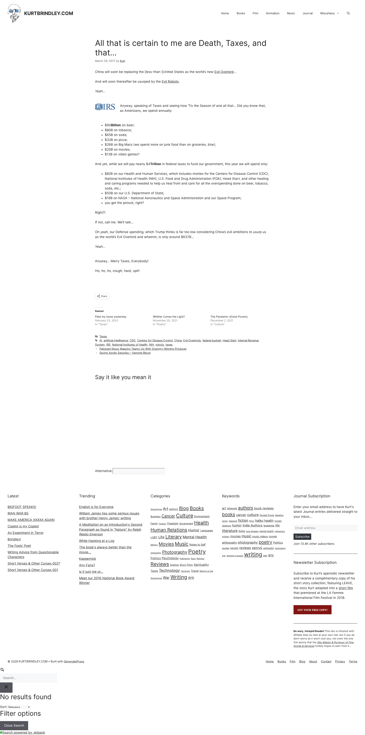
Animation (272, 13)
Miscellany (327, 13)
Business (156, 516)
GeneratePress (74, 661)
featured (233, 521)
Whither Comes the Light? (169, 316)
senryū (257, 548)
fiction (243, 520)
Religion (200, 558)
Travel (194, 570)
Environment (201, 516)
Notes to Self (197, 544)
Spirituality (201, 564)
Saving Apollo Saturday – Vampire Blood (125, 352)
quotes (225, 548)
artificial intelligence (116, 340)
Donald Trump (267, 515)
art (224, 508)
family (225, 521)
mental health (266, 531)
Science (174, 564)
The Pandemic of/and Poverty (229, 316)
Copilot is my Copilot (23, 526)
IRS (108, 344)
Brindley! (14, 539)
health (269, 520)
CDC (133, 340)
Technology (169, 570)
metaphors (280, 531)
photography (248, 542)
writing (253, 554)
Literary (173, 536)
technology (280, 548)
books (228, 514)
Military (154, 545)
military (225, 536)
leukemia (268, 525)
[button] (348, 13)
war (224, 555)
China (178, 340)
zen (265, 555)
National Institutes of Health (130, 344)
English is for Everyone (96, 507)
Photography (174, 552)
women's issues (235, 555)
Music (291, 13)
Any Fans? (87, 565)
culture (253, 515)
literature (230, 530)
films (251, 521)
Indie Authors (253, 525)
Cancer (168, 516)
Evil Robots (170, 81)
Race (193, 558)
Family (154, 523)
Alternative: (104, 471)
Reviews (160, 564)
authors (173, 509)
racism (234, 548)
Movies (166, 544)
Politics (156, 558)
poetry (265, 542)
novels (273, 536)
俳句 (191, 578)
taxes (169, 344)
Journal (308, 13)
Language (206, 530)
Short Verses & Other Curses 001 (33, 570)
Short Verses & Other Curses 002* (34, 563)
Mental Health (195, 537)
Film (255, 13)
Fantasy (162, 523)
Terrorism (185, 571)
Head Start (229, 340)
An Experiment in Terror (26, 533)
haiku (259, 520)
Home (225, 13)
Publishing (185, 558)
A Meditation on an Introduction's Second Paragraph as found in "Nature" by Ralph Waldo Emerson (110, 529)
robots (160, 344)
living (242, 531)
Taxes (103, 336)
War (166, 577)
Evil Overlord (224, 72)
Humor (193, 530)
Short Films (186, 564)
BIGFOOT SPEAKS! (22, 507)
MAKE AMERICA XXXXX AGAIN (31, 520)
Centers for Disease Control (155, 340)
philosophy (156, 553)
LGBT (154, 537)
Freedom (172, 523)
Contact (326, 661)
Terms (353, 661)
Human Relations (169, 530)
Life (161, 537)
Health (201, 523)
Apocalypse (156, 509)
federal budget (211, 340)
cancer (241, 515)
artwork (232, 508)
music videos (260, 536)
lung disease (252, 531)
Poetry (197, 551)
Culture (184, 515)
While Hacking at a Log (96, 541)
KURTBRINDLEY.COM (48, 13)
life (277, 525)
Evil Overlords (192, 340)
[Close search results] (6, 687)
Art (165, 508)
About (313, 661)
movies (235, 536)
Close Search (14, 725)
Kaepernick (87, 559)
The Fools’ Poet (19, 546)
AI (100, 340)
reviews (245, 548)
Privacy (340, 661)
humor (237, 525)
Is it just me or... (91, 572)
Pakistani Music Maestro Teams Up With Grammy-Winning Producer (142, 348)
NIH (151, 344)
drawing (279, 515)
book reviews (264, 508)
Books (241, 13)
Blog (184, 508)
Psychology (170, 558)
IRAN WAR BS (18, 513)
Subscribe (302, 536)
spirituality (268, 548)
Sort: (3, 707)
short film (346, 588)
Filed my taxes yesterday (110, 316)
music (246, 536)
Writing (179, 577)
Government (186, 523)
